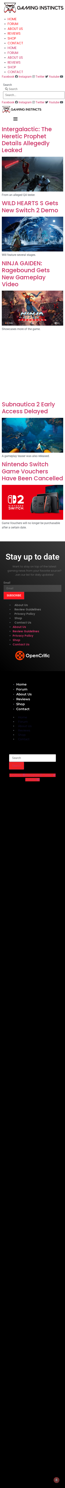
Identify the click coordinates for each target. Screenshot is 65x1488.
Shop (12, 38)
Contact (15, 43)
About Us (15, 29)
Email (7, 582)
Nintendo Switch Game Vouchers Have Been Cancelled (32, 471)
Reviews (14, 33)
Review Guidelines (27, 609)
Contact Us (22, 622)
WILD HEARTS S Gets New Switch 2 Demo (30, 206)
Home (12, 19)
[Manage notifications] (56, 1480)
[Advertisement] (32, 366)
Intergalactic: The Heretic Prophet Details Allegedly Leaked (27, 139)
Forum (13, 24)
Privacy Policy (24, 614)
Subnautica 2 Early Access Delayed (28, 407)
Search (7, 84)
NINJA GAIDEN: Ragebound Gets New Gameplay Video (26, 273)
